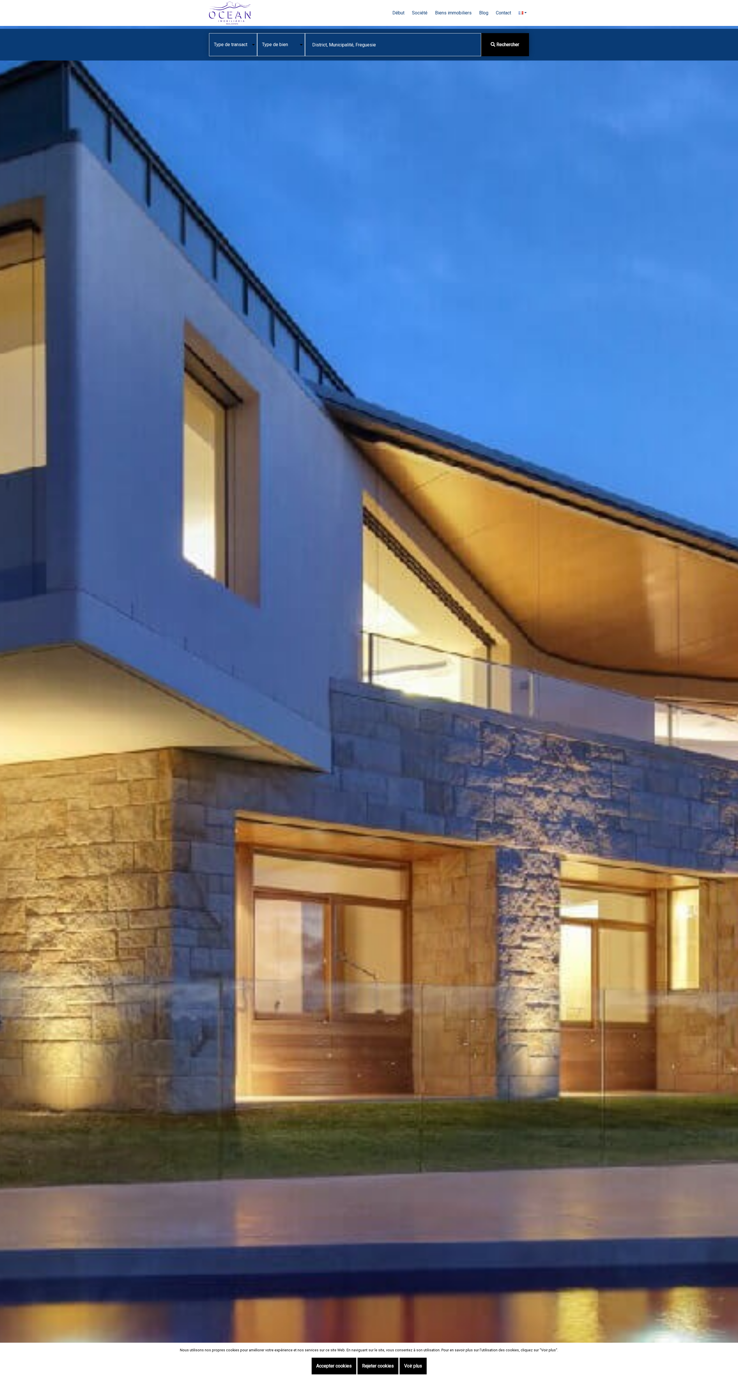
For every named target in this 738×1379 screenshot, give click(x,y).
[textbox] (393, 45)
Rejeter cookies (378, 1366)
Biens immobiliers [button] (453, 13)
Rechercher (507, 44)
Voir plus (413, 1366)
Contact (503, 13)
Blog (483, 13)
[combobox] (393, 44)
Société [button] (420, 13)
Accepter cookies (334, 1366)
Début (398, 13)
